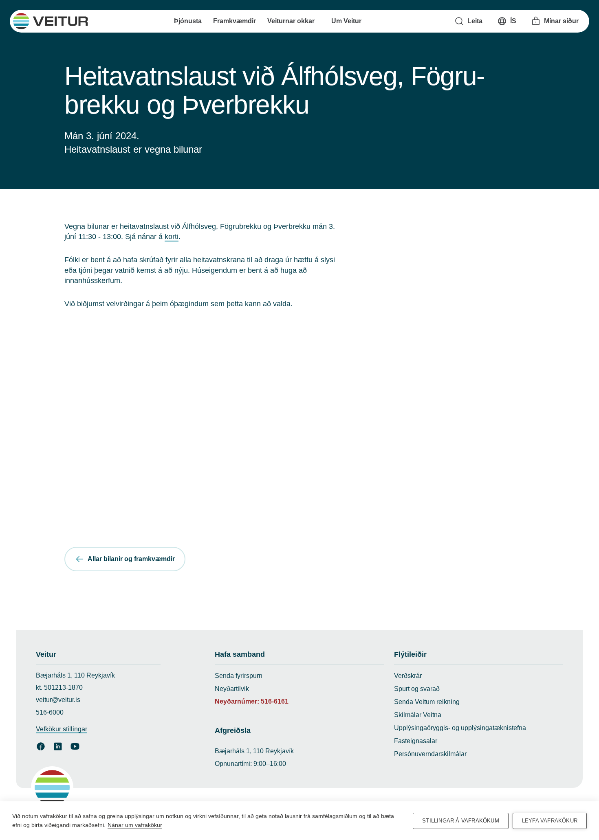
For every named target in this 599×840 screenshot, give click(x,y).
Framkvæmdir (234, 21)
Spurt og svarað (417, 688)
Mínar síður (561, 21)
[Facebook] (41, 746)
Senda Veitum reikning (427, 701)
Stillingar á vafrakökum (460, 821)
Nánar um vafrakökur (135, 825)
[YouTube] (75, 746)
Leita (474, 21)
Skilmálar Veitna (417, 714)
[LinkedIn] (58, 746)
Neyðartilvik (232, 688)
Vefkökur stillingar (61, 729)
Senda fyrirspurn (238, 675)
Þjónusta (187, 21)
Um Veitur (346, 21)
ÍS (513, 21)
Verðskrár (408, 675)
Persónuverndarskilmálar (430, 753)
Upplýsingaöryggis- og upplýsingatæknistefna (460, 727)
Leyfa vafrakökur (549, 821)
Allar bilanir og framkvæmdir (131, 558)
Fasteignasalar (415, 740)
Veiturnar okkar (290, 21)
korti (171, 236)
